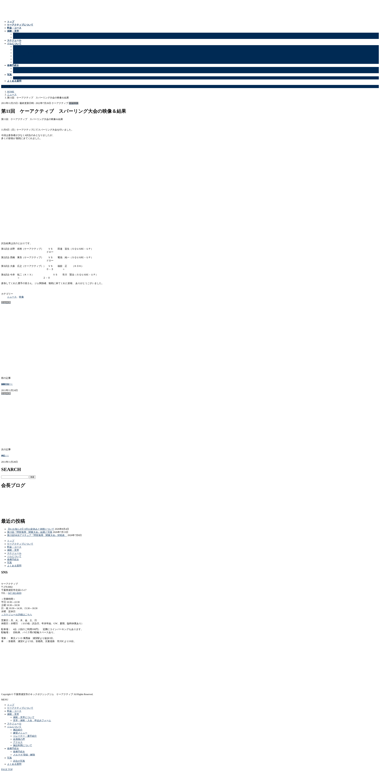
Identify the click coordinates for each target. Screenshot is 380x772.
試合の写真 (19, 77)
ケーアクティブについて (20, 544)
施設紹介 (18, 46)
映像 (21, 297)
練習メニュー (20, 49)
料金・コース (14, 547)
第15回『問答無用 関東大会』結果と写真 (29, 532)
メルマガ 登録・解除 (24, 71)
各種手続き (19, 68)
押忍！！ (5, 456)
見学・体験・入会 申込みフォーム (32, 37)
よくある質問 (14, 565)
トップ (10, 540)
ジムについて (14, 556)
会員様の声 (19, 56)
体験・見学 (13, 550)
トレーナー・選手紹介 (25, 53)
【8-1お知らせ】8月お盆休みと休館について (30, 529)
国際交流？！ (7, 384)
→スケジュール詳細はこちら (16, 614)
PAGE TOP (7, 769)
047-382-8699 (14, 593)
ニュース (73, 103)
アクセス (18, 59)
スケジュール (14, 553)
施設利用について (22, 62)
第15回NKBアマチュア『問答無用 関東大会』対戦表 (37, 535)
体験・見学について (23, 34)
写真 (9, 562)
